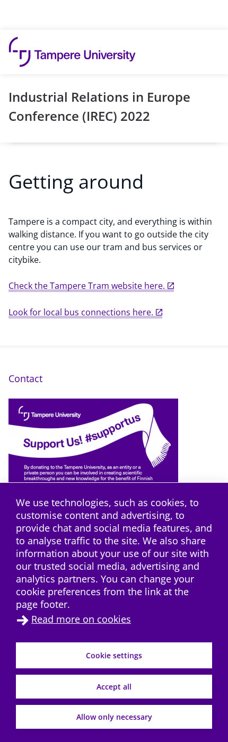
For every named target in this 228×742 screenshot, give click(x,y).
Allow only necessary (114, 717)
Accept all (114, 687)
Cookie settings (114, 655)
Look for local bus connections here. (80, 312)
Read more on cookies (81, 619)
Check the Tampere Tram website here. (86, 286)
